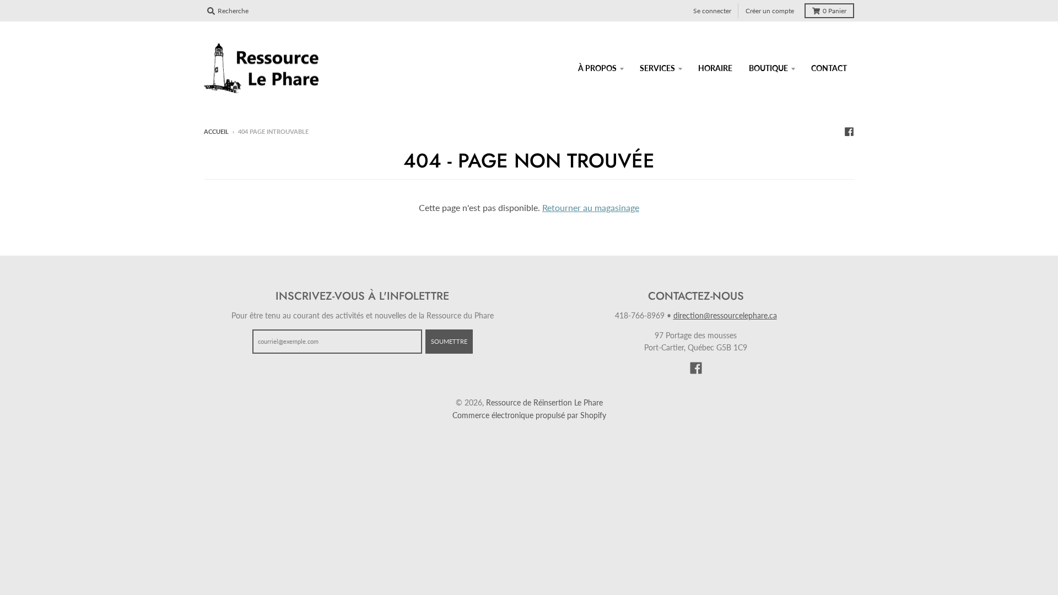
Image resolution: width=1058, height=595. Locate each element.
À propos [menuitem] (597, 68)
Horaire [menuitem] (715, 68)
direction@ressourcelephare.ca (725, 315)
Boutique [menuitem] (768, 68)
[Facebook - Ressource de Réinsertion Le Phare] (849, 131)
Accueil (216, 131)
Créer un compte (770, 11)
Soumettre (449, 341)
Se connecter (712, 11)
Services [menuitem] (657, 68)
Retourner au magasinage (590, 207)
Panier (834, 11)
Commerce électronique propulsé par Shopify (529, 415)
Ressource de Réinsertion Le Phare (544, 402)
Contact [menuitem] (829, 68)
